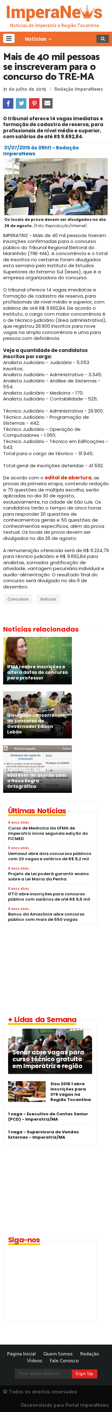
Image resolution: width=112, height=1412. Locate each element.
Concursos (18, 599)
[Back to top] (97, 1397)
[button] (9, 38)
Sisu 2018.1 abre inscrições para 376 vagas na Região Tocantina (70, 1091)
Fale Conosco (64, 1361)
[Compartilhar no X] (21, 103)
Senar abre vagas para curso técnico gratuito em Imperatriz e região (48, 1059)
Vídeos (34, 1361)
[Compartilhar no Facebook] (8, 103)
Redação (89, 1354)
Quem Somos (58, 1354)
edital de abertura (68, 477)
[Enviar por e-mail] (47, 103)
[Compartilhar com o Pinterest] (34, 103)
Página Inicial (21, 1354)
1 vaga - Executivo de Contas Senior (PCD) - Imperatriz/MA (48, 1116)
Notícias (48, 599)
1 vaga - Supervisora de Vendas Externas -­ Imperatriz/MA (43, 1134)
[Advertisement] (55, 970)
